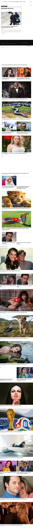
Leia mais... (3, 34)
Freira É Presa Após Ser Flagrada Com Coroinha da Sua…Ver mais (9, 27)
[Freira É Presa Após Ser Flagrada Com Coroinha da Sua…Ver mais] (11, 18)
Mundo (12, 1)
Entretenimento (16, 1)
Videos (24, 1)
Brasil (10, 1)
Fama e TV (21, 1)
